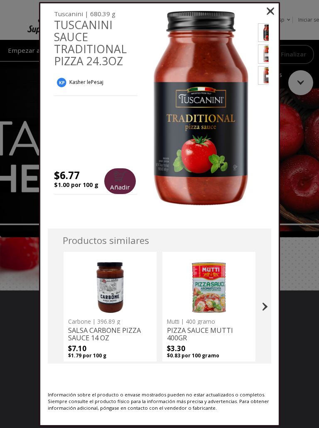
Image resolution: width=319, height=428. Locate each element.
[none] (110, 307)
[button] (201, 108)
